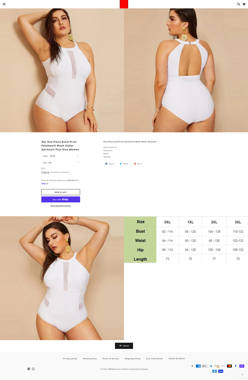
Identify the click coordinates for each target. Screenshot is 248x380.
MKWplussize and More (118, 369)
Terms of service (110, 358)
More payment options (61, 205)
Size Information (154, 358)
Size (45, 162)
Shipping (45, 172)
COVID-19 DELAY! (177, 358)
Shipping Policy (132, 358)
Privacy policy (70, 358)
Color (45, 156)
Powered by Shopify (139, 369)
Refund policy (90, 358)
